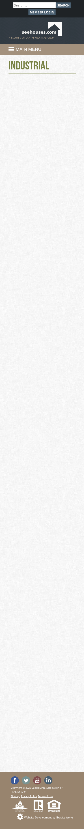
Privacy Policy (29, 796)
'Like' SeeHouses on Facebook (15, 780)
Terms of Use (45, 796)
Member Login (42, 12)
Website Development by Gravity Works (48, 817)
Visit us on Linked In (48, 780)
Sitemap (15, 796)
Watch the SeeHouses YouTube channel (37, 780)
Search (63, 5)
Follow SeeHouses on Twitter (26, 780)
